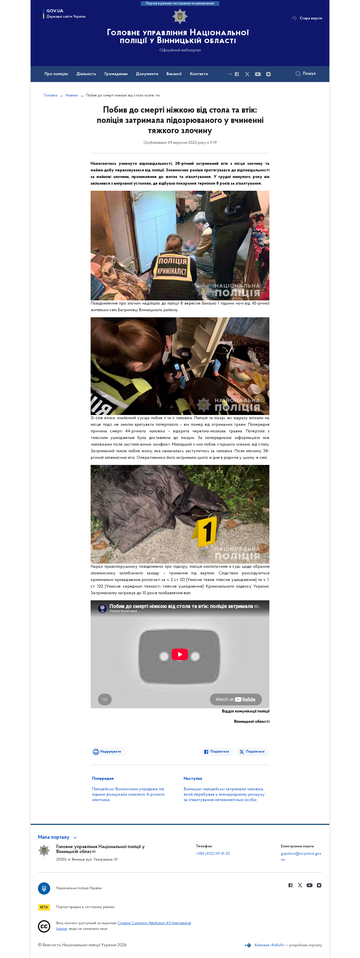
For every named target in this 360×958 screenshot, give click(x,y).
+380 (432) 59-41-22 (213, 854)
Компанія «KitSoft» (270, 945)
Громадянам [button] (116, 74)
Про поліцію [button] (56, 74)
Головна (50, 95)
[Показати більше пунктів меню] (230, 74)
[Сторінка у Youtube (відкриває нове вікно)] (258, 74)
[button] (58, 837)
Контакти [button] (199, 74)
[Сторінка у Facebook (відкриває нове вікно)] (237, 74)
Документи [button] (147, 74)
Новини (72, 95)
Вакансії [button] (174, 74)
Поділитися (220, 752)
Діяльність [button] (86, 74)
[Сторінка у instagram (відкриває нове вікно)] (268, 74)
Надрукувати (110, 752)
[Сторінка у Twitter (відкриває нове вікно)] (247, 74)
